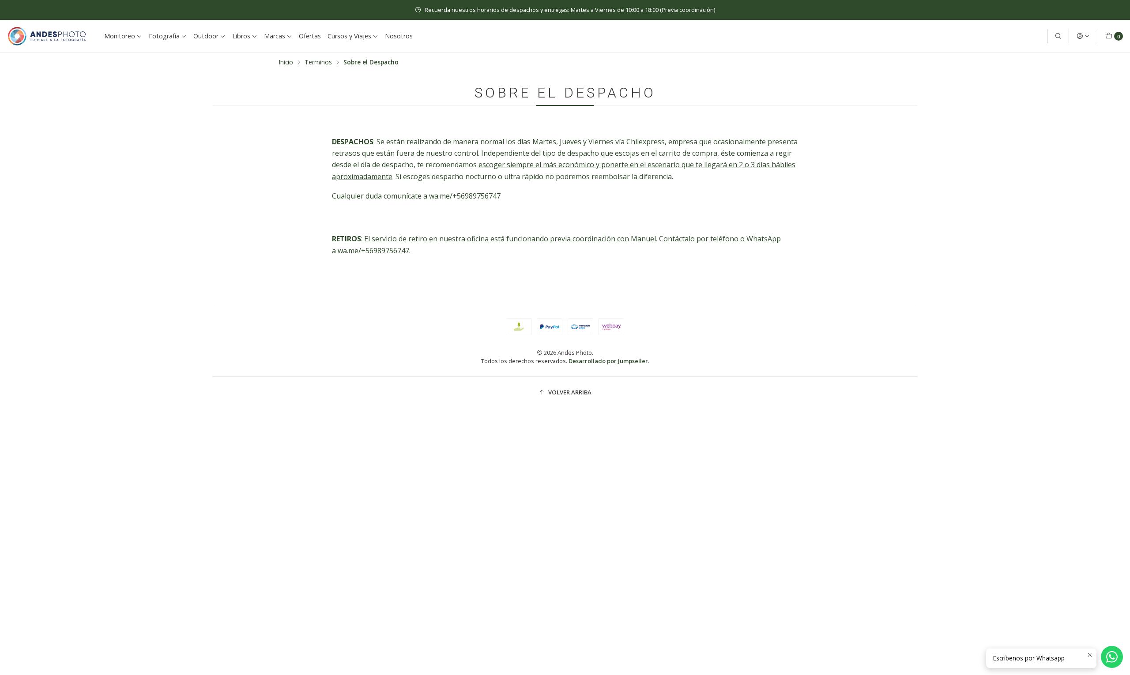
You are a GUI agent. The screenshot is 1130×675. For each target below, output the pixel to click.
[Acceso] (1083, 36)
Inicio (286, 62)
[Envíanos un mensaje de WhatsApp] (1112, 657)
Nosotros (399, 36)
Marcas (274, 36)
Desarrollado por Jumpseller (608, 361)
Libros (241, 36)
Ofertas (310, 36)
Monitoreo (119, 36)
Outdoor (205, 36)
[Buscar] (1058, 36)
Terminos (318, 62)
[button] (565, 392)
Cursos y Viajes (349, 36)
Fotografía (164, 36)
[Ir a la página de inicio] (46, 36)
